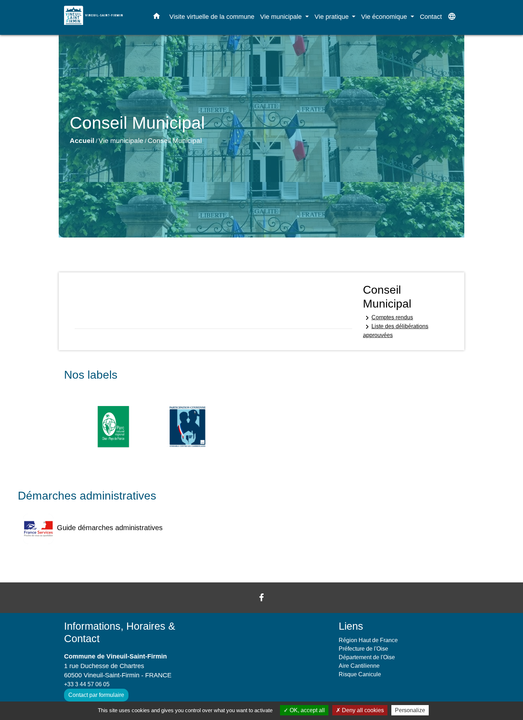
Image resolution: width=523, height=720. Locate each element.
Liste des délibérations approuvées (395, 330)
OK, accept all (306, 710)
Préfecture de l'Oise (363, 649)
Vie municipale (121, 140)
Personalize (410, 710)
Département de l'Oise (367, 657)
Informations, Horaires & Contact (119, 632)
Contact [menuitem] (431, 16)
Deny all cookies (362, 710)
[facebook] (261, 597)
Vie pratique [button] (332, 16)
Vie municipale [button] (281, 16)
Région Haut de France (368, 640)
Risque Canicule (360, 674)
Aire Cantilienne (359, 666)
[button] (157, 17)
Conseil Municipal (175, 140)
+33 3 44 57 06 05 (87, 684)
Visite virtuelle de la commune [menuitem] (211, 16)
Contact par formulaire (96, 695)
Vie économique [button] (385, 16)
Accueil (82, 140)
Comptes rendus (388, 318)
